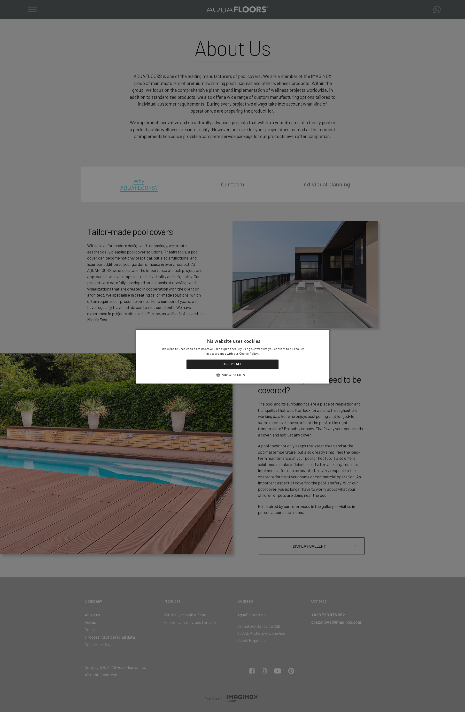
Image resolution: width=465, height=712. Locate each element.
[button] (232, 375)
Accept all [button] (233, 364)
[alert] (232, 356)
